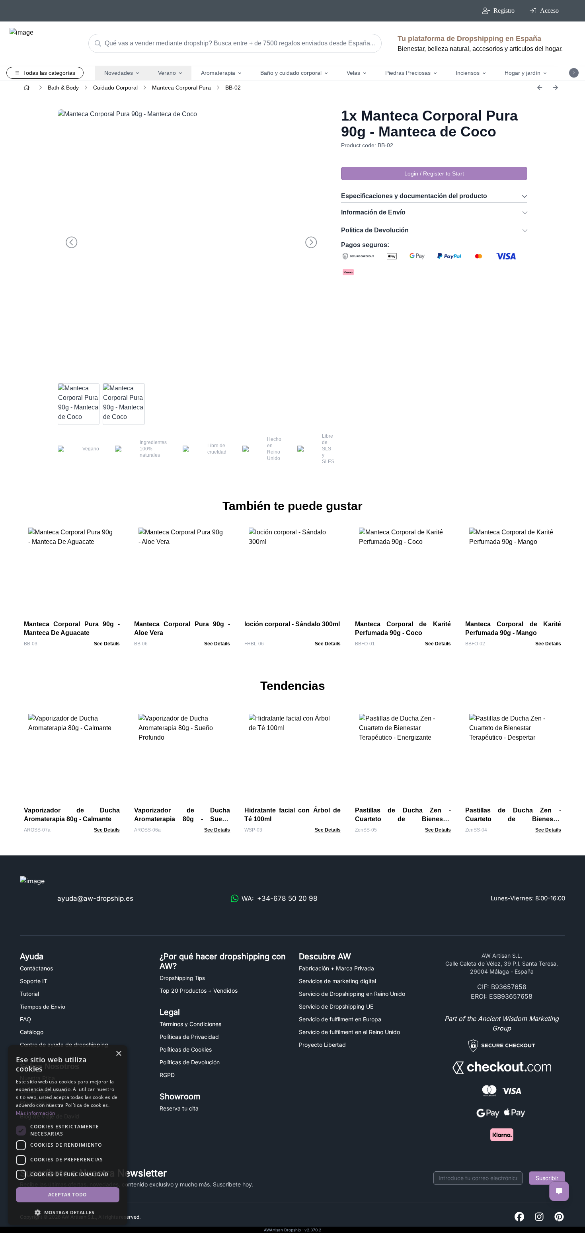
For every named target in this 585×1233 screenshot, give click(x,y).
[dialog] (67, 1135)
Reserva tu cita (179, 1108)
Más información (35, 1113)
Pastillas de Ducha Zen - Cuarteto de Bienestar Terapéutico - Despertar (513, 819)
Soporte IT (33, 981)
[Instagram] (539, 1217)
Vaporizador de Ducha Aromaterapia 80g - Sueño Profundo (182, 819)
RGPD (167, 1074)
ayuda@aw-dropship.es (95, 898)
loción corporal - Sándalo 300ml (292, 624)
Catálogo (31, 1031)
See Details (107, 644)
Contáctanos (36, 968)
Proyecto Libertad (322, 1044)
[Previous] (539, 87)
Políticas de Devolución (190, 1062)
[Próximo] (555, 87)
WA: (280, 898)
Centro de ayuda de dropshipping (64, 1044)
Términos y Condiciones (190, 1024)
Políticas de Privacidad (189, 1036)
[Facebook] (519, 1217)
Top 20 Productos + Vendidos (199, 990)
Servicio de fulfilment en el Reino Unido (349, 1031)
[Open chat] (559, 1191)
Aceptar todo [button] (67, 1194)
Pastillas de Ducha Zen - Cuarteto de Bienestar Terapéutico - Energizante (403, 819)
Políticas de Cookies (186, 1049)
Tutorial (29, 993)
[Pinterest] (559, 1217)
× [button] (118, 1054)
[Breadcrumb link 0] (26, 87)
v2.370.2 (312, 1229)
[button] (67, 1212)
